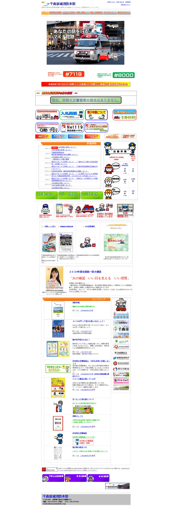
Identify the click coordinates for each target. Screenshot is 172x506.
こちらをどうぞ (86, 331)
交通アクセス (111, 2)
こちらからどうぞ (86, 426)
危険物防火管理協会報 (66, 226)
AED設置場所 (90, 226)
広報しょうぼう (50, 226)
